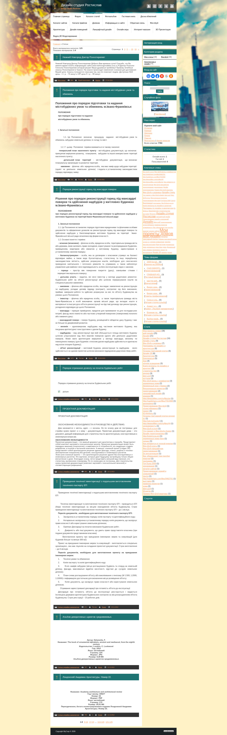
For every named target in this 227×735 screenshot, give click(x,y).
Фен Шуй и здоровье (152, 193)
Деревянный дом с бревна (155, 386)
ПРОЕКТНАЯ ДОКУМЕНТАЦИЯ (79, 408)
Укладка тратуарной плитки (155, 351)
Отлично (148, 128)
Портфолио (160, 114)
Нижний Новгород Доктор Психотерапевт (84, 57)
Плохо (147, 136)
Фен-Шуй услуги (148, 172)
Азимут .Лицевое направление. (159, 309)
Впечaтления (151, 283)
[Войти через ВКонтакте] (153, 76)
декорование (158, 187)
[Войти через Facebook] (157, 76)
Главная (56, 44)
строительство (164, 211)
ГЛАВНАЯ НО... (154, 275)
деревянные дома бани (154, 247)
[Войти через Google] (166, 76)
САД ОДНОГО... (154, 268)
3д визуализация (150, 454)
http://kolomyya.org (167, 203)
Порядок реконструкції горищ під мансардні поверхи (89, 189)
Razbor (98, 80)
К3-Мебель (148, 413)
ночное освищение (157, 242)
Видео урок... (153, 287)
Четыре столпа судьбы (155, 302)
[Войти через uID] (148, 76)
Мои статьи (61, 80)
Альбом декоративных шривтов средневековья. (87, 617)
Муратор (153, 214)
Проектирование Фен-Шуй (151, 200)
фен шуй (157, 222)
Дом (157, 245)
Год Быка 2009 (166, 200)
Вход (155, 6)
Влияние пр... (153, 313)
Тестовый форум (152, 277)
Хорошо (147, 131)
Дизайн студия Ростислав (81, 5)
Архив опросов (163, 141)
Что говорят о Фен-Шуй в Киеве (153, 195)
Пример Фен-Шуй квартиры (163, 190)
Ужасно (147, 138)
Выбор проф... (153, 319)
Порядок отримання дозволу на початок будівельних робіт (93, 368)
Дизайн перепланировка (154, 434)
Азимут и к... (152, 306)
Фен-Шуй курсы (150, 446)
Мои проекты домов (158, 232)
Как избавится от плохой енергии (158, 444)
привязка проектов (160, 225)
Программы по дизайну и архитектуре (158, 208)
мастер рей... (153, 281)
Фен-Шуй (164, 57)
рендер (167, 242)
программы (157, 203)
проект (163, 250)
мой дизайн (152, 236)
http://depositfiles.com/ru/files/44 (153, 179)
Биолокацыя (148, 203)
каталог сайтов (154, 231)
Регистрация (149, 6)
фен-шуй (167, 195)
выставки (146, 214)
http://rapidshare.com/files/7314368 (154, 177)
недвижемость (148, 227)
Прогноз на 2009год (153, 264)
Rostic (90, 179)
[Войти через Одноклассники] (171, 76)
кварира (164, 252)
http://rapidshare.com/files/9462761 (154, 174)
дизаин (169, 252)
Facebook (160, 6)
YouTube (172, 6)
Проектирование (152, 271)
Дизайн (148, 221)
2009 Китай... (152, 262)
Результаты (149, 141)
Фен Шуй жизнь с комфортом (165, 172)
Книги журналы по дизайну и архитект (157, 206)
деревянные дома (151, 383)
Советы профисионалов (156, 296)
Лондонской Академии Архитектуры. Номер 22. (87, 677)
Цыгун (173, 200)
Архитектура (154, 211)
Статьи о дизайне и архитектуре (68, 399)
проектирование (166, 222)
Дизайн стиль (168, 192)
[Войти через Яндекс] (162, 76)
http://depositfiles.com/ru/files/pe (153, 182)
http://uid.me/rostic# (149, 244)
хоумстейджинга (148, 225)
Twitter (166, 6)
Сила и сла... (153, 300)
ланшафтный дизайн (163, 217)
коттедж (162, 245)
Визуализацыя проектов (159, 198)
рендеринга (156, 250)
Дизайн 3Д (157, 252)
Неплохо (148, 133)
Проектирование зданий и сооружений (156, 219)
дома (164, 247)
